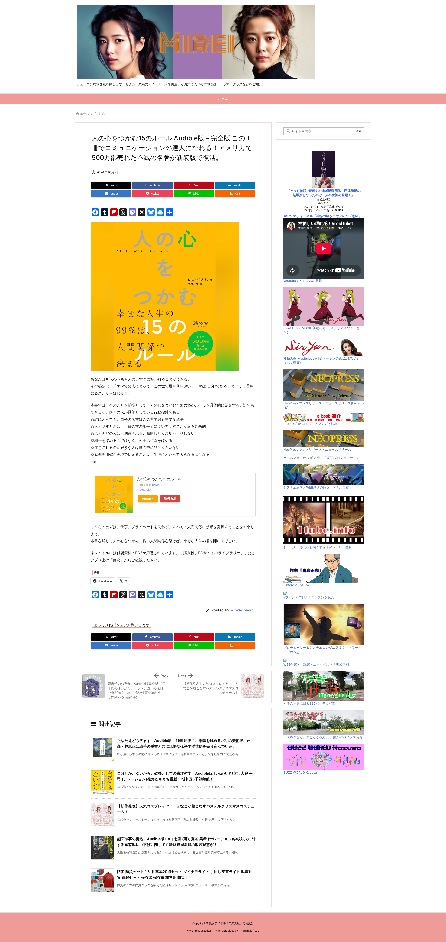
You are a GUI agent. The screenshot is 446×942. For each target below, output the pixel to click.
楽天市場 (170, 498)
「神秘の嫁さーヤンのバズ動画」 (337, 216)
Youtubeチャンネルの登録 (302, 281)
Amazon (148, 498)
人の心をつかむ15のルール (159, 479)
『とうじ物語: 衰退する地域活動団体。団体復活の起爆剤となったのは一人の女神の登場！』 (324, 193)
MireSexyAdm (241, 610)
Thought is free (248, 930)
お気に (103, 114)
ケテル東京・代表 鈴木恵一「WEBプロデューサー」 (321, 458)
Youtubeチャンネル (298, 216)
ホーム (84, 114)
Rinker (155, 484)
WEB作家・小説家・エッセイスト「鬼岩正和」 (317, 664)
